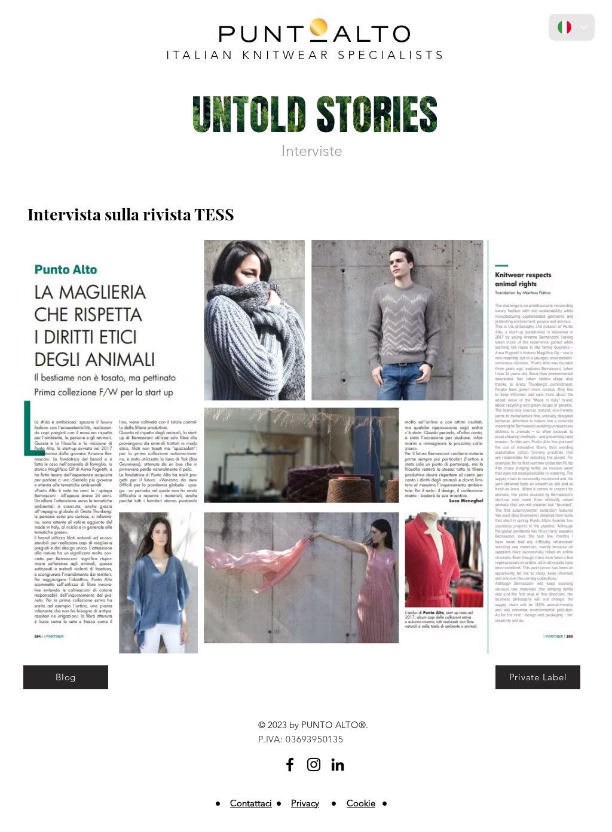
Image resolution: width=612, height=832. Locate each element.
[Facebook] (290, 764)
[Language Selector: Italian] (572, 27)
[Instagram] (314, 764)
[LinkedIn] (338, 764)
